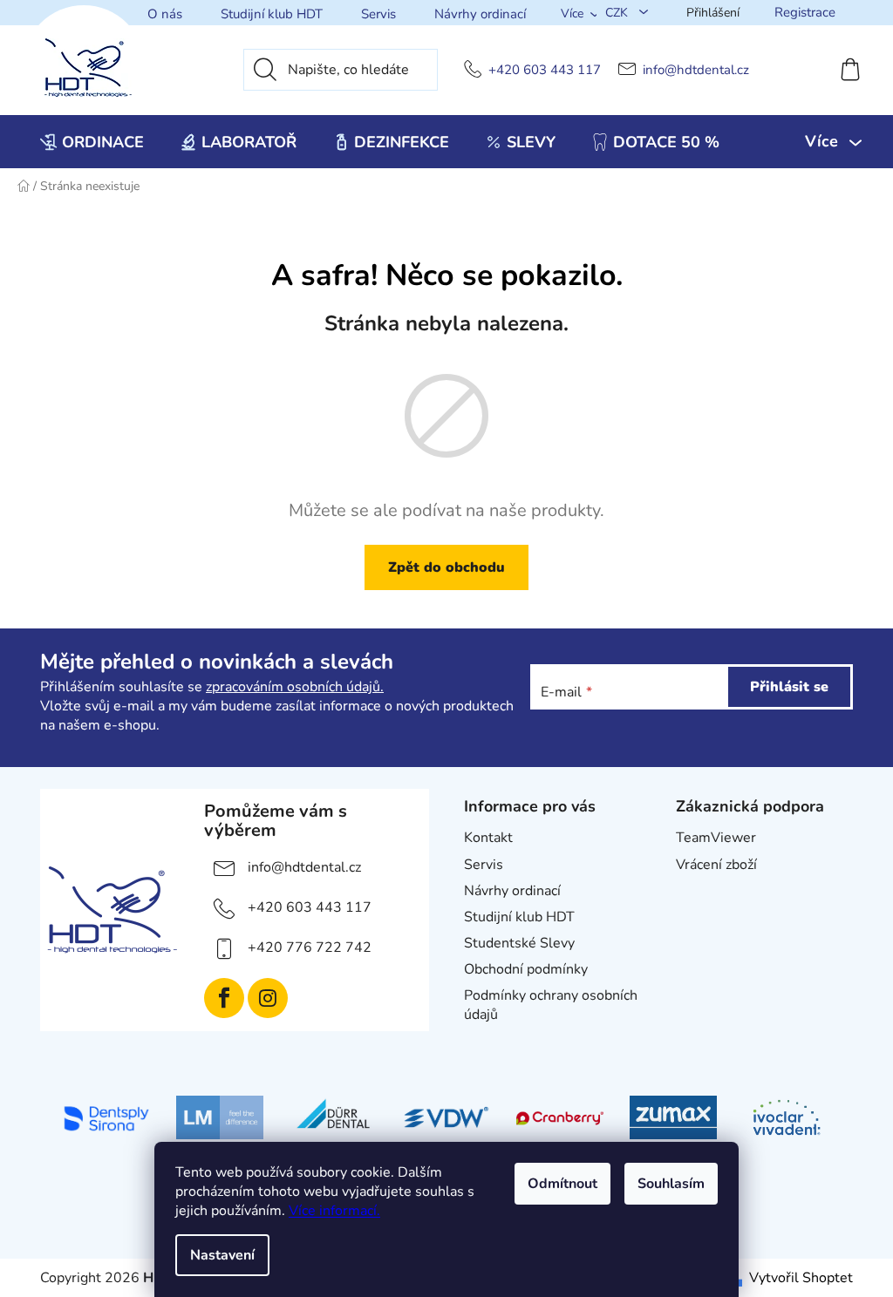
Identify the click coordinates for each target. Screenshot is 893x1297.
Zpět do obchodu (446, 567)
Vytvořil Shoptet (801, 1277)
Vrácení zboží (716, 864)
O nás (164, 14)
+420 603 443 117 (544, 70)
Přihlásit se (789, 686)
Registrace (804, 12)
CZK (618, 12)
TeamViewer (716, 837)
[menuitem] (92, 142)
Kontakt (488, 837)
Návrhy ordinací (480, 14)
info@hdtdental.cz (696, 70)
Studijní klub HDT (272, 14)
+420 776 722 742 (310, 947)
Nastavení (222, 1255)
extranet (702, 890)
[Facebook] (224, 998)
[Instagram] (268, 998)
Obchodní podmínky (526, 969)
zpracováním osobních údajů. (295, 686)
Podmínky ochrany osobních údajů (550, 1005)
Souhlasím (671, 1183)
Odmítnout (562, 1183)
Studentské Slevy (519, 943)
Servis (378, 14)
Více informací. (334, 1210)
